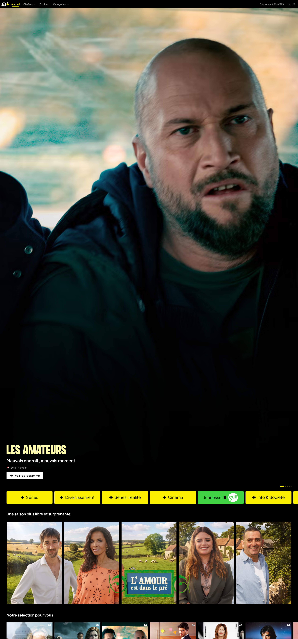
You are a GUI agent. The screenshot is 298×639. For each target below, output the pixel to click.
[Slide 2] (285, 486)
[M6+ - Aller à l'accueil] (5, 4)
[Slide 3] (287, 486)
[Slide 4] (289, 486)
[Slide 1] (282, 486)
